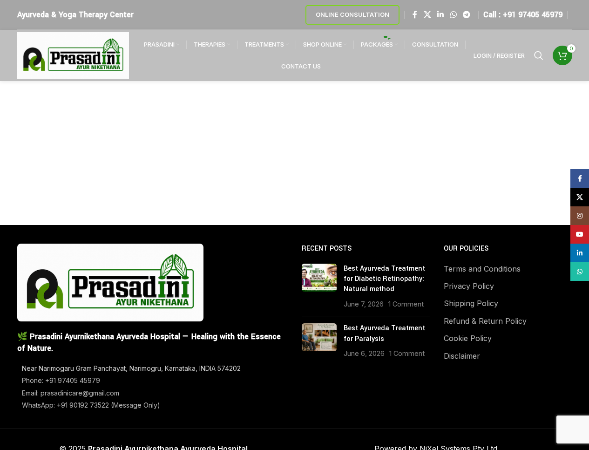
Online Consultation (352, 14)
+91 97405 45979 (532, 14)
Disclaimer (462, 356)
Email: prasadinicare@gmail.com (70, 393)
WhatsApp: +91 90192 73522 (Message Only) (91, 405)
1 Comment (406, 304)
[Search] (538, 55)
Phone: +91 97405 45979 (61, 380)
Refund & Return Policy (485, 321)
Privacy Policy (469, 286)
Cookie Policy (468, 338)
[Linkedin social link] (440, 14)
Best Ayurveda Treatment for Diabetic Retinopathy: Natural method (384, 279)
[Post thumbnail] (319, 286)
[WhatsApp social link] (453, 14)
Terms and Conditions (482, 268)
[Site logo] (73, 54)
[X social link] (427, 14)
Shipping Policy (471, 303)
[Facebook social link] (414, 14)
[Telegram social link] (466, 14)
